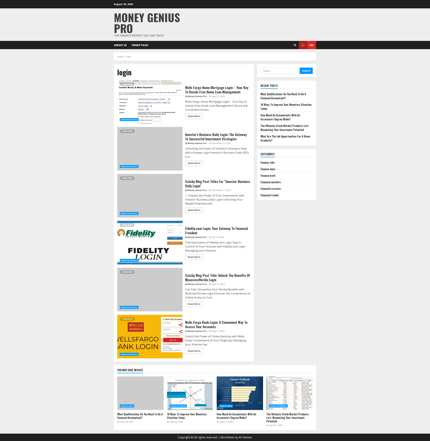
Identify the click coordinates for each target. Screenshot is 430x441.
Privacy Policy (140, 45)
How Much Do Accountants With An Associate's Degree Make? (280, 117)
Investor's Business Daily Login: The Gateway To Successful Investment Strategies (150, 149)
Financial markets (271, 182)
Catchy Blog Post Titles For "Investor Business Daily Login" (150, 195)
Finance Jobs (268, 162)
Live (311, 45)
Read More (194, 116)
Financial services (129, 119)
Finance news (268, 169)
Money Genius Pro (147, 22)
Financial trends (270, 195)
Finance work (268, 176)
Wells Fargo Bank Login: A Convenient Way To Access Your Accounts (150, 336)
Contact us (120, 45)
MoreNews (227, 437)
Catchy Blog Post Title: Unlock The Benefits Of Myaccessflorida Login (150, 289)
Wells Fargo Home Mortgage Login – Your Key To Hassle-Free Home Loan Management (150, 102)
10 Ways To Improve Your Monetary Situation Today (190, 393)
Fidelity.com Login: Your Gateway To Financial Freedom (150, 242)
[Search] (295, 45)
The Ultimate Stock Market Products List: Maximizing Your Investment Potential (285, 128)
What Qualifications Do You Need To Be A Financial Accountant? (283, 96)
